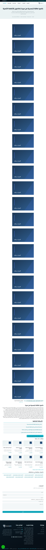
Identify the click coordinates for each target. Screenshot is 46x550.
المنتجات (24, 3)
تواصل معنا (9, 3)
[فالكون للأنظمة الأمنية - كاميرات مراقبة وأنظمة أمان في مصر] (41, 3)
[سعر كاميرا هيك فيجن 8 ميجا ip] (38, 443)
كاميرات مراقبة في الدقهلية (38, 477)
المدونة (19, 3)
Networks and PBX (27, 538)
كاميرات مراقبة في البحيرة (19, 477)
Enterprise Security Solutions (28, 542)
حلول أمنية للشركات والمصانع (29, 544)
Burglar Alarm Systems (27, 540)
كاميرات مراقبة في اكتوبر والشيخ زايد (18, 475)
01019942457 (4, 0)
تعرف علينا (14, 3)
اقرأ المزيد (41, 452)
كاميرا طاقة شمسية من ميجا (15, 16)
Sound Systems (30, 537)
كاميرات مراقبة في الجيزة (7, 475)
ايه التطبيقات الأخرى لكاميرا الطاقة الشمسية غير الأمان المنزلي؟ (31, 432)
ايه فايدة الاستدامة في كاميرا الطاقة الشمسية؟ (34, 427)
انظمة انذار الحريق (30, 532)
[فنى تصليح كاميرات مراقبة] (7, 443)
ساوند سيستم (29, 530)
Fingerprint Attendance (27, 536)
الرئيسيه (28, 3)
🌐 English (4, 3)
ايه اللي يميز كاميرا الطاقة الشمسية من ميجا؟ (34, 424)
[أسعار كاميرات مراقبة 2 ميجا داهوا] (28, 443)
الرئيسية (33, 16)
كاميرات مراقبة (29, 16)
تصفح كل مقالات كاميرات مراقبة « (37, 469)
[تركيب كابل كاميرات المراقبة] (18, 443)
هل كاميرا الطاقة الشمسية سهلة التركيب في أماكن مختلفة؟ (32, 429)
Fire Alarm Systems (30, 539)
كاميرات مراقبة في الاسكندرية (29, 475)
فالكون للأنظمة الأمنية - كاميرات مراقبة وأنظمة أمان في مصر (27, 548)
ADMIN (11, 548)
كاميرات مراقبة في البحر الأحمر (29, 477)
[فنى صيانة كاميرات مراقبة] (28, 458)
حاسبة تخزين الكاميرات (40, 533)
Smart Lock (31, 541)
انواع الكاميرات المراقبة (23, 16)
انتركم (27, 527)
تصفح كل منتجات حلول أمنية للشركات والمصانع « (35, 436)
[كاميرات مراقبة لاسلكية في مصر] (38, 458)
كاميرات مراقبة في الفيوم (9, 477)
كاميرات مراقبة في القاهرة (38, 475)
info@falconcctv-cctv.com (17, 529)
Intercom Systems (30, 535)
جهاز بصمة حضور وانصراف (28, 528)
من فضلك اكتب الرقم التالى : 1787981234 (37, 499)
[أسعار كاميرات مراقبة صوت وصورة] (18, 458)
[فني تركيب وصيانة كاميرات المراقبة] (7, 458)
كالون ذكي (28, 534)
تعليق (23, 512)
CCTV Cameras (25, 534)
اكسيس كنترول (28, 531)
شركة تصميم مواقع (5, 548)
